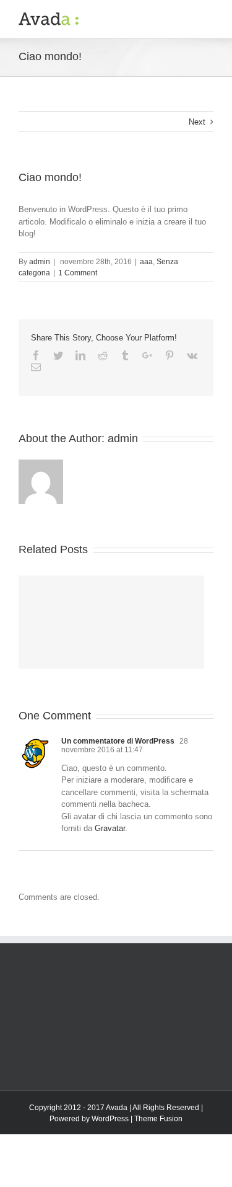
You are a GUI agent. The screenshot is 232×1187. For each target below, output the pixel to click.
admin (39, 261)
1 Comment (77, 273)
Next (197, 122)
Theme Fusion (158, 1118)
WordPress (110, 1118)
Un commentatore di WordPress (117, 741)
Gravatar (110, 828)
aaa (146, 261)
